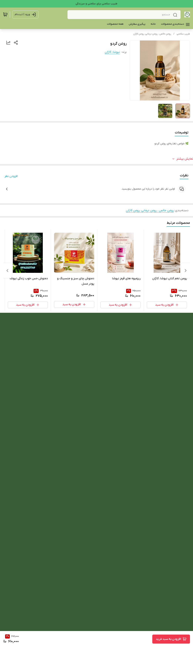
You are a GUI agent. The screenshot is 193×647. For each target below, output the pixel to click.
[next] (7, 270)
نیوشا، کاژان (112, 52)
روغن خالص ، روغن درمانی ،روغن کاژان (152, 33)
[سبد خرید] (5, 14)
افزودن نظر (11, 176)
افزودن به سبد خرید (168, 639)
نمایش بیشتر (184, 159)
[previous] (185, 270)
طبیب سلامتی (183, 33)
